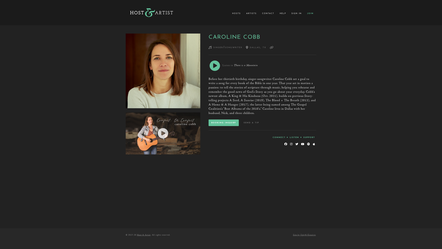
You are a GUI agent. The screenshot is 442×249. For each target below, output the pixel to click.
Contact (268, 13)
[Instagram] (291, 144)
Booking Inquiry (223, 122)
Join (310, 13)
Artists (251, 13)
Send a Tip (251, 122)
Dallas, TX (257, 47)
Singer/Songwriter (227, 47)
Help (283, 13)
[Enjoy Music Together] (151, 12)
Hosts (236, 13)
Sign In (296, 13)
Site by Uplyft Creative (304, 235)
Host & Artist (144, 235)
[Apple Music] (313, 144)
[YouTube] (303, 144)
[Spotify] (308, 144)
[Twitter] (297, 144)
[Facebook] (286, 144)
